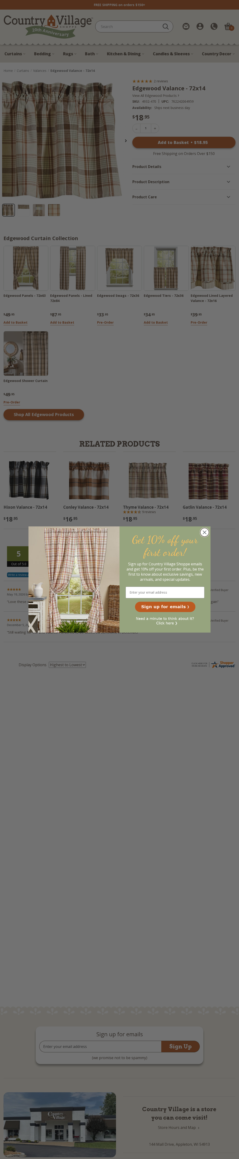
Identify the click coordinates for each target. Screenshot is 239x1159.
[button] (165, 607)
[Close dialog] (204, 532)
